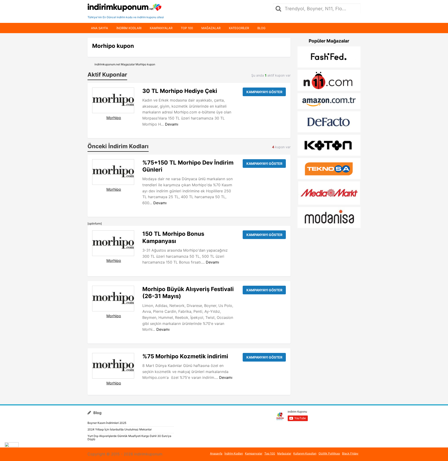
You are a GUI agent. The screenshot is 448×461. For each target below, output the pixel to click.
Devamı (171, 124)
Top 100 (187, 28)
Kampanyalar (161, 28)
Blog (261, 28)
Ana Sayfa (99, 28)
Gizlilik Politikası (329, 453)
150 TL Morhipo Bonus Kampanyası (173, 237)
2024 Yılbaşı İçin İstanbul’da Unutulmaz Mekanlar (120, 429)
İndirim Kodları (233, 453)
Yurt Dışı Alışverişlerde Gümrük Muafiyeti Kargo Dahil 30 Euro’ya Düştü (129, 437)
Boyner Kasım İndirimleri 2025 (107, 423)
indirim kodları (128, 28)
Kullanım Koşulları (304, 453)
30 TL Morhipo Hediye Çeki (179, 91)
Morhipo (113, 117)
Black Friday (350, 453)
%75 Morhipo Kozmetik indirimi (185, 356)
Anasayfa (216, 453)
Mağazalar (210, 28)
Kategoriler (239, 28)
